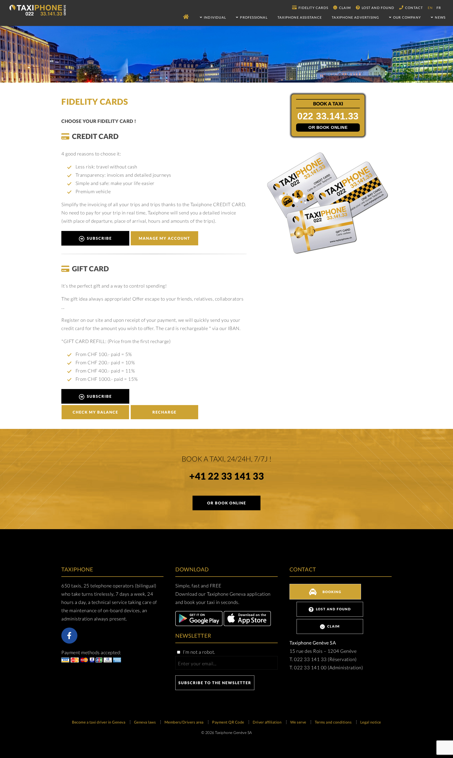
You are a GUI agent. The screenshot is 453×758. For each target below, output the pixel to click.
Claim (344, 8)
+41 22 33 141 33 (226, 477)
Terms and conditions (333, 722)
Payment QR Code (228, 722)
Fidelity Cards (313, 8)
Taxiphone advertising (355, 17)
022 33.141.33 (328, 116)
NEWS (439, 17)
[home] (186, 16)
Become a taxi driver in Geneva (98, 722)
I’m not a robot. (198, 652)
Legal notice (370, 722)
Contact (413, 8)
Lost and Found (377, 8)
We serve (298, 722)
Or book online (328, 127)
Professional (253, 17)
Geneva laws (145, 722)
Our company (406, 17)
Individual (214, 17)
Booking (331, 592)
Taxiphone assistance (299, 17)
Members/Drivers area (184, 722)
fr (438, 8)
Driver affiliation (267, 722)
